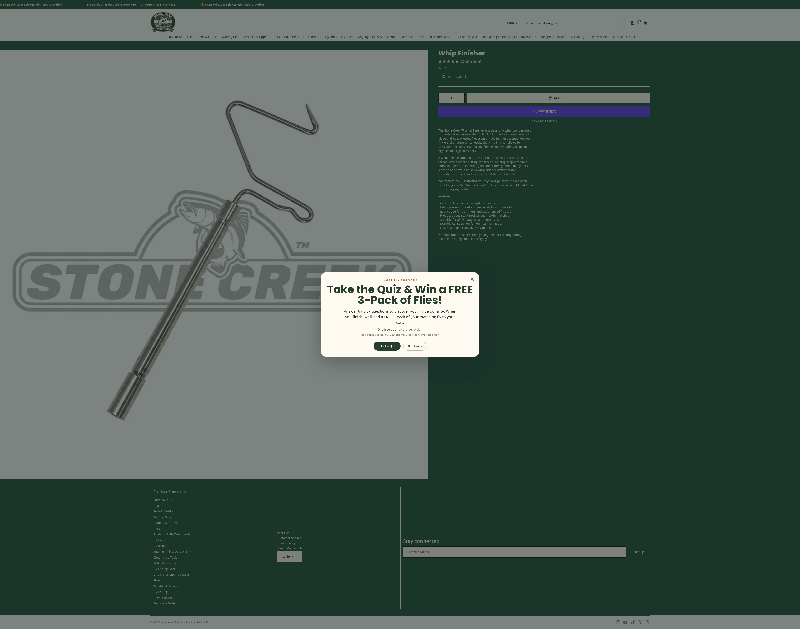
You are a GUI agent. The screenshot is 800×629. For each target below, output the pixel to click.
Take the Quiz (387, 346)
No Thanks (415, 346)
